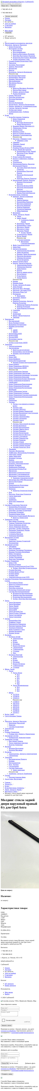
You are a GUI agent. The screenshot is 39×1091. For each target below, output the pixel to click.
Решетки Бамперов (23, 207)
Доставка (8, 20)
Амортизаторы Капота (24, 265)
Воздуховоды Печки (16, 582)
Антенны (12, 355)
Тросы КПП (13, 609)
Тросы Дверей (13, 606)
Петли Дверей (21, 236)
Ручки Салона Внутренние (22, 157)
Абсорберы (12, 546)
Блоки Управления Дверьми (18, 371)
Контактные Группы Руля (17, 469)
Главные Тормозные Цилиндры (19, 523)
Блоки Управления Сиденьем (19, 393)
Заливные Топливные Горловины (20, 550)
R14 (18, 674)
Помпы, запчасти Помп (21, 92)
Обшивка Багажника (24, 258)
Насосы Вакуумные (19, 90)
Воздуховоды (17, 50)
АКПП (15, 330)
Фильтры (8, 746)
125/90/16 (16, 696)
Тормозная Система (11, 519)
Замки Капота (21, 269)
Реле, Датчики (14, 764)
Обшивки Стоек (22, 140)
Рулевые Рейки (14, 573)
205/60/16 (16, 709)
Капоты (19, 270)
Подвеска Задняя (14, 637)
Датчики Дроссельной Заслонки (24, 424)
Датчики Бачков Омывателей (23, 411)
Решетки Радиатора (23, 306)
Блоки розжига (14, 364)
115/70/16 (16, 694)
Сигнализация (14, 766)
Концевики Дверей (23, 223)
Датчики (12, 402)
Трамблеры (12, 499)
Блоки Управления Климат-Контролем (22, 379)
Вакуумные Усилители (16, 521)
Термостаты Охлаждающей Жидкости (22, 516)
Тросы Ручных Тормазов (17, 613)
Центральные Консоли (24, 191)
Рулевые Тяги (13, 575)
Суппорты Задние (15, 532)
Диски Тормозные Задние (17, 525)
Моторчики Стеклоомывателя (19, 474)
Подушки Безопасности (25, 122)
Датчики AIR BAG (19, 409)
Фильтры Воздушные (16, 748)
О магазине (9, 25)
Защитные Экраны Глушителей (19, 541)
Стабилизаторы (18, 649)
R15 (18, 676)
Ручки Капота (21, 276)
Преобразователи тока (16, 487)
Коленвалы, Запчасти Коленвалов (20, 72)
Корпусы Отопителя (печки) (18, 584)
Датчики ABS (17, 407)
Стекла (15, 312)
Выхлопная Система (12, 537)
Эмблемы (16, 317)
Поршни (12, 101)
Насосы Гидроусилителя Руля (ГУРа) (21, 566)
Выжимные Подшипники (17, 324)
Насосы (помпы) (14, 586)
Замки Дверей (21, 218)
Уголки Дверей (26, 232)
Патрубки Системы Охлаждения (20, 510)
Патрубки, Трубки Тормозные (19, 528)
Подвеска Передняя (15, 655)
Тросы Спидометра (15, 615)
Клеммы (11, 761)
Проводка (12, 489)
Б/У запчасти (9, 984)
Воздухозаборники (19, 52)
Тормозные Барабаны (16, 536)
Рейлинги (16, 299)
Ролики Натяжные (19, 94)
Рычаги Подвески (19, 646)
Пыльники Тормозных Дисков (19, 530)
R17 (18, 680)
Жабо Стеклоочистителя (21, 245)
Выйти (7, 994)
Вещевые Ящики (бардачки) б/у (23, 126)
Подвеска (8, 635)
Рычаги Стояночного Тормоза (23, 158)
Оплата (7, 18)
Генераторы (13, 400)
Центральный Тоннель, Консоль (24, 180)
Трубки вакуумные (15, 110)
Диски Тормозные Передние (18, 527)
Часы (10, 503)
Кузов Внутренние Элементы (19, 117)
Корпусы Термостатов (20, 517)
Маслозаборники (14, 81)
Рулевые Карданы (15, 570)
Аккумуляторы (14, 348)
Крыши (15, 281)
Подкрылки (17, 294)
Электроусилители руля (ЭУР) (19, 577)
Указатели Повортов (16, 628)
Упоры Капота (22, 278)
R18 (18, 682)
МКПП (15, 332)
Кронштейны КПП (15, 333)
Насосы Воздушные (15, 481)
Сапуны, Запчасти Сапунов (18, 108)
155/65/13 (16, 698)
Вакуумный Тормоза (16, 741)
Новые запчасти (10, 985)
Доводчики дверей (15, 454)
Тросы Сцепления (15, 617)
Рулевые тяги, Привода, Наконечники (22, 734)
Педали (11, 483)
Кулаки (15, 642)
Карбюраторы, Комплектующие (20, 737)
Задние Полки (17, 130)
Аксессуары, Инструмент (13, 779)
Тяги (14, 653)
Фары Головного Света (17, 629)
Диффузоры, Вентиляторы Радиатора (21, 453)
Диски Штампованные (20, 685)
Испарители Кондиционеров (22, 593)
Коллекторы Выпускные (17, 75)
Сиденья (16, 160)
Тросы (7, 600)
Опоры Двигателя (15, 95)
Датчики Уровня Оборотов (22, 444)
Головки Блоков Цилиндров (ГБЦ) (20, 61)
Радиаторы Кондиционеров (22, 597)
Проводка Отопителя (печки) (23, 490)
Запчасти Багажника (20, 249)
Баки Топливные (14, 548)
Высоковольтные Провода (18, 759)
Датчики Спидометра (20, 436)
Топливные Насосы (15, 555)
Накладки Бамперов (23, 205)
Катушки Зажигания (16, 462)
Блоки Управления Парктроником (20, 384)
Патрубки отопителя (16, 588)
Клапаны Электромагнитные (19, 463)
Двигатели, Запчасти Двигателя (16, 45)
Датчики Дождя (18, 420)
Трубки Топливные (15, 557)
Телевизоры (17, 314)
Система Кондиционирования (19, 591)
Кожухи (11, 70)
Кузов (7, 115)
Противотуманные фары (17, 777)
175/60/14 (16, 702)
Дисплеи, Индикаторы (16, 451)
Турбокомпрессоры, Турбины (19, 112)
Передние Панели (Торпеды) (26, 178)
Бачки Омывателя (19, 119)
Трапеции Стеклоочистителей (23, 478)
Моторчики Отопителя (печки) (19, 472)
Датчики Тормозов (19, 440)
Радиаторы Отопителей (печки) (19, 590)
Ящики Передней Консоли (26, 193)
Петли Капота (21, 274)
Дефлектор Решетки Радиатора (27, 305)
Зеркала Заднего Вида (20, 261)
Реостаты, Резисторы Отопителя (20, 494)
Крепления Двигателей (17, 723)
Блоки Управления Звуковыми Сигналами (23, 375)
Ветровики (16, 213)
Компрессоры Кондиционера (23, 595)
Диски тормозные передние (18, 743)
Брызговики (21, 296)
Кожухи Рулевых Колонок (22, 133)
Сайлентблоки (18, 647)
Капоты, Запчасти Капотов (22, 263)
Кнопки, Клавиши (15, 465)
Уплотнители (17, 162)
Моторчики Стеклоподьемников (28, 242)
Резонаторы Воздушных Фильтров (24, 57)
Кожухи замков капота (24, 272)
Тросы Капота (13, 608)
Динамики (12, 449)
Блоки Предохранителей (17, 361)
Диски (11, 671)
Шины (11, 692)
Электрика (8, 344)
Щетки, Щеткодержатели (21, 315)
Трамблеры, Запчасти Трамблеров (20, 773)
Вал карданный (14, 321)
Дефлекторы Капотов (24, 267)
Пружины (16, 644)
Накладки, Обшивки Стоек (22, 139)
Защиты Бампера (22, 200)
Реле (10, 492)
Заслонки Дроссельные (17, 65)
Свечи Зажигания (15, 496)
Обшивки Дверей (19, 144)
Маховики (12, 84)
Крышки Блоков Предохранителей (24, 362)
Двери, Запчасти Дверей (21, 214)
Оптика (7, 619)
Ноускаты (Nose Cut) (20, 292)
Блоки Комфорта (14, 359)
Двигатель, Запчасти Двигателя (15, 721)
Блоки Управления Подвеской (19, 386)
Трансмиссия (9, 319)
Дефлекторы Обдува (20, 128)
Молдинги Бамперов (24, 204)
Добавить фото (30, 1063)
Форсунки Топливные (16, 559)
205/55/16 (16, 707)
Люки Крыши (17, 287)
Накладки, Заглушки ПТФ (22, 290)
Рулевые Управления (12, 732)
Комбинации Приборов (17, 467)
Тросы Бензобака (14, 604)
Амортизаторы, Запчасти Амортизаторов (23, 754)
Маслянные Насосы (15, 83)
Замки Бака (16, 247)
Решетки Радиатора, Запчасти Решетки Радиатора (23, 302)
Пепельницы (17, 146)
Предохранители (14, 763)
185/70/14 (16, 703)
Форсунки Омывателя (16, 501)
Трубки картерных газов (21, 59)
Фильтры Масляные (15, 750)
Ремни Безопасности (24, 124)
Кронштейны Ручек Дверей (26, 151)
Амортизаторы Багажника (26, 250)
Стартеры (12, 498)
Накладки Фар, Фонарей (21, 288)
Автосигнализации (15, 346)
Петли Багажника (23, 259)
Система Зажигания (15, 768)
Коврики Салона (18, 131)
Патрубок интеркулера (16, 97)
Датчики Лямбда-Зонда (21, 429)
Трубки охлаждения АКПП (18, 342)
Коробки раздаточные (16, 326)
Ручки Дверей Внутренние (22, 149)
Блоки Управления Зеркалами (19, 377)
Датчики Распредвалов (20, 433)
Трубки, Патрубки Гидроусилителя (25, 568)
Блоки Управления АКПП (18, 368)
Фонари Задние (14, 633)
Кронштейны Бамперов (25, 202)
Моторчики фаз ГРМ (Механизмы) (20, 480)
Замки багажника (23, 252)
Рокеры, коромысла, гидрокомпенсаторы (23, 106)
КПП (10, 328)
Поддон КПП (13, 337)
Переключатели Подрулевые (18, 485)
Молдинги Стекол (23, 229)
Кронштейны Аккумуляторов (23, 352)
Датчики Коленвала (19, 425)
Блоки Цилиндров (15, 47)
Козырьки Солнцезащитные (22, 135)
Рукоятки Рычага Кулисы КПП (23, 148)
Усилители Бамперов (24, 209)
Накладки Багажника (24, 256)
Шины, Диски (9, 669)
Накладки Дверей (23, 231)
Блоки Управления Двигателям (19, 373)
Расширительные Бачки (17, 514)
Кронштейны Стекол (24, 225)
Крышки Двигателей (16, 79)
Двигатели (12, 63)
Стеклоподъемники (23, 240)
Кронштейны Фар (15, 620)
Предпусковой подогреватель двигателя (18, 43)
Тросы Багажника (15, 602)
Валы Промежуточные (16, 323)
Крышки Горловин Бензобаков (19, 552)
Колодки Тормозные (16, 745)
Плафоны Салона (15, 622)
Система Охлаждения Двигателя (16, 505)
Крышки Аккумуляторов (21, 353)
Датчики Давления (19, 415)
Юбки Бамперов (22, 211)
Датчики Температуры (20, 438)
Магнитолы (13, 471)
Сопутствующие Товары (13, 716)
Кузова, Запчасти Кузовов (21, 285)
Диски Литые (17, 673)
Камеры (11, 460)
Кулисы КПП (13, 335)
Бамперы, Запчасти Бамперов (23, 196)
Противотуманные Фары (17, 626)
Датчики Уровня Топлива (21, 445)
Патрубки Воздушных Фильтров (24, 56)
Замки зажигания (19, 770)
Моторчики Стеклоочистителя (19, 476)
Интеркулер (13, 68)
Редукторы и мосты (15, 339)
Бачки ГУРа (13, 563)
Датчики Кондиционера (21, 427)
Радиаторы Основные (16, 512)
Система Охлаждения (16, 727)
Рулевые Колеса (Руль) (16, 572)
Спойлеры (16, 310)
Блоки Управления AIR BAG (19, 366)
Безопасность (17, 121)
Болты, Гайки (9, 714)
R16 (18, 678)
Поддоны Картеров (15, 99)
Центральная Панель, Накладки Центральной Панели (23, 165)
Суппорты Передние (16, 534)
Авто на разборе (10, 23)
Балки (15, 640)
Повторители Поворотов (17, 624)
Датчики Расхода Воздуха (21, 434)
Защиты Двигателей (16, 66)
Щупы (11, 113)
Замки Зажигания (15, 456)
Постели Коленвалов (16, 103)
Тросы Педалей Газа (16, 611)
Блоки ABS (13, 357)
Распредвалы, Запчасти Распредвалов (21, 104)
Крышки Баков (18, 283)
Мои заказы (9, 992)
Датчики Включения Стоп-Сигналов (25, 413)
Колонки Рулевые (15, 564)
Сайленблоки (13, 755)
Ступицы (16, 651)
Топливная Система (11, 545)
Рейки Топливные (15, 554)
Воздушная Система (16, 48)
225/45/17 (16, 712)
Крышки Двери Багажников (26, 254)
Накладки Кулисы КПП (25, 186)
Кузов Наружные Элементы (18, 195)
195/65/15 (16, 705)
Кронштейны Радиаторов (17, 507)
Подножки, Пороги (19, 297)
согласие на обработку (8, 1031)
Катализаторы (13, 543)
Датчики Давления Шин (21, 416)
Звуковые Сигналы (15, 458)
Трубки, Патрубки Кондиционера (24, 599)
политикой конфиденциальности (22, 1032)
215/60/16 (16, 711)
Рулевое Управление (12, 561)
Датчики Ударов (18, 442)
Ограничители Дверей (24, 234)
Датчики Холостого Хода (21, 447)
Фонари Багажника (15, 631)
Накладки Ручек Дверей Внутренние (25, 154)
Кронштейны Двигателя (17, 77)
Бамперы (20, 198)
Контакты (8, 27)
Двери (19, 216)
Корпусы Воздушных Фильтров (23, 54)
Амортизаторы (18, 638)
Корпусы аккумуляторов (21, 350)
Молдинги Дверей (23, 227)
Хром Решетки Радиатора (25, 308)
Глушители (12, 539)
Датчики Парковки (19, 431)
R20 (18, 683)
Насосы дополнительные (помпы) (20, 508)
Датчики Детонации (20, 418)
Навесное (12, 86)
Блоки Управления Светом (18, 391)
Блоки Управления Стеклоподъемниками (23, 395)
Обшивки (16, 142)
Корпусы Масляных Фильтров (23, 88)
